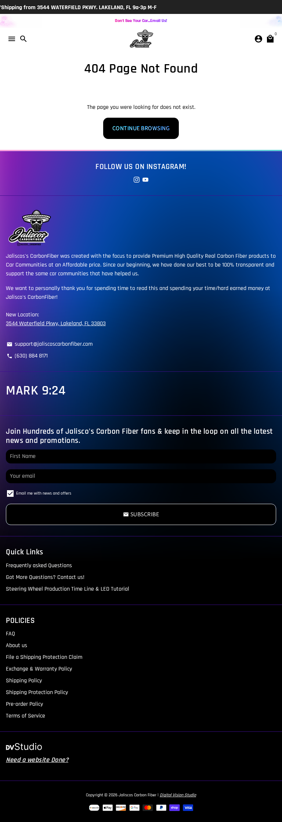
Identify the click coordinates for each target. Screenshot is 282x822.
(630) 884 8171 (27, 355)
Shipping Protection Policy (37, 692)
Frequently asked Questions (39, 565)
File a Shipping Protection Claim (44, 657)
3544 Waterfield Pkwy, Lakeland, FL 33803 (56, 323)
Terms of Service (25, 715)
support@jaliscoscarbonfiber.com (50, 344)
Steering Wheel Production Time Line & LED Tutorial (67, 588)
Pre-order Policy (24, 704)
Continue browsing (141, 128)
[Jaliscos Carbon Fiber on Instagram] (137, 180)
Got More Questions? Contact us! (45, 577)
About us (16, 645)
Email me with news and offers (43, 493)
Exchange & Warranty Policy (39, 668)
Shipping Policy (24, 680)
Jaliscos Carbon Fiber (137, 795)
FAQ (10, 633)
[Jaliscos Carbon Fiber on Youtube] (145, 180)
